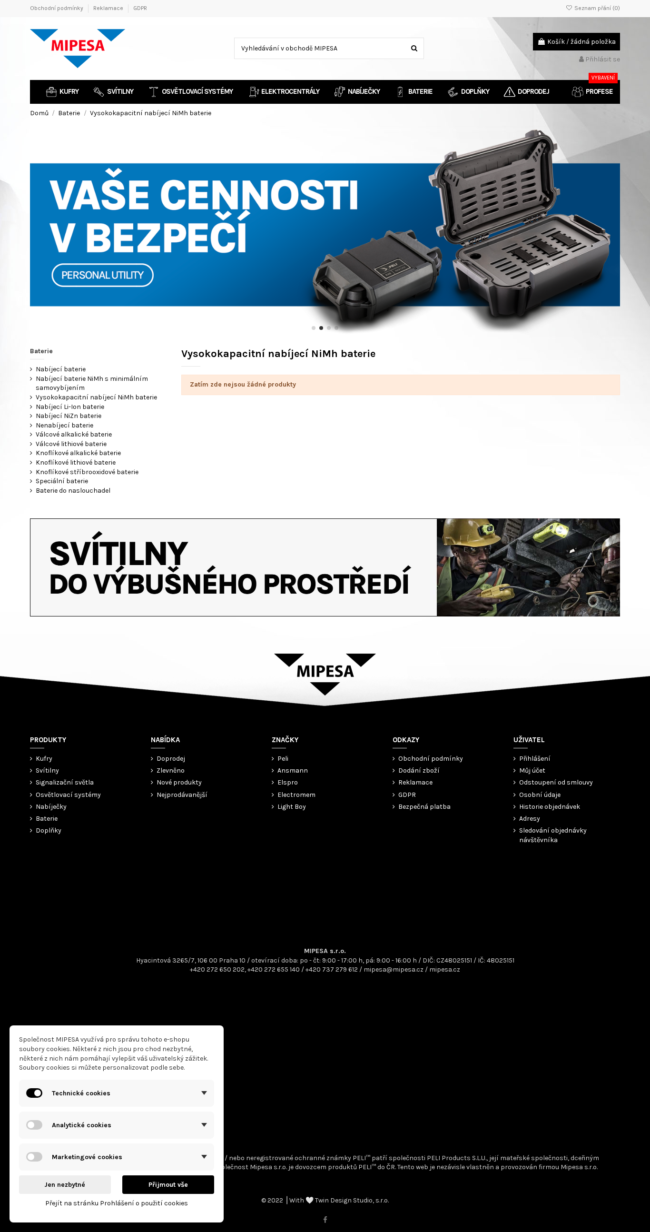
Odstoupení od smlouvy (556, 782)
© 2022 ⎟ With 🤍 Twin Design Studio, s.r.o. (325, 1200)
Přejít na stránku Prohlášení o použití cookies (116, 1203)
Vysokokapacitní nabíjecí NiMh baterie (96, 397)
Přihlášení (535, 759)
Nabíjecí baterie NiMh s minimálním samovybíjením (92, 383)
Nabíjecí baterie (61, 369)
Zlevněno (171, 770)
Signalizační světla (65, 782)
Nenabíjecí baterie (64, 425)
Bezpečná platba (424, 807)
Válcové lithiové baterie (71, 444)
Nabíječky (51, 807)
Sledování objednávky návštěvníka (553, 835)
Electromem (296, 795)
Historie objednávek (549, 807)
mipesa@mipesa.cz (393, 969)
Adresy (529, 819)
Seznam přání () (596, 8)
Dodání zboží (419, 770)
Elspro (287, 782)
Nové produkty (179, 782)
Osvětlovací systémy (68, 795)
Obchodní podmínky (57, 8)
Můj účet (532, 770)
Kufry (44, 759)
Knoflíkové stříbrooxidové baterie (87, 472)
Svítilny (47, 770)
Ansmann (292, 770)
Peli (282, 759)
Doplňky (48, 830)
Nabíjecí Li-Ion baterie (70, 407)
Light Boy (291, 807)
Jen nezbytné (64, 1185)
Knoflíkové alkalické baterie (78, 453)
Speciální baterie (62, 481)
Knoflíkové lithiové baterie (76, 462)
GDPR (140, 8)
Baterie (41, 351)
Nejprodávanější (182, 795)
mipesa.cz (444, 969)
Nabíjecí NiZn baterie (68, 416)
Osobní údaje (540, 795)
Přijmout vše (168, 1185)
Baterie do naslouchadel (73, 491)
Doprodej (171, 759)
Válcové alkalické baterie (74, 434)
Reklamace (109, 8)
